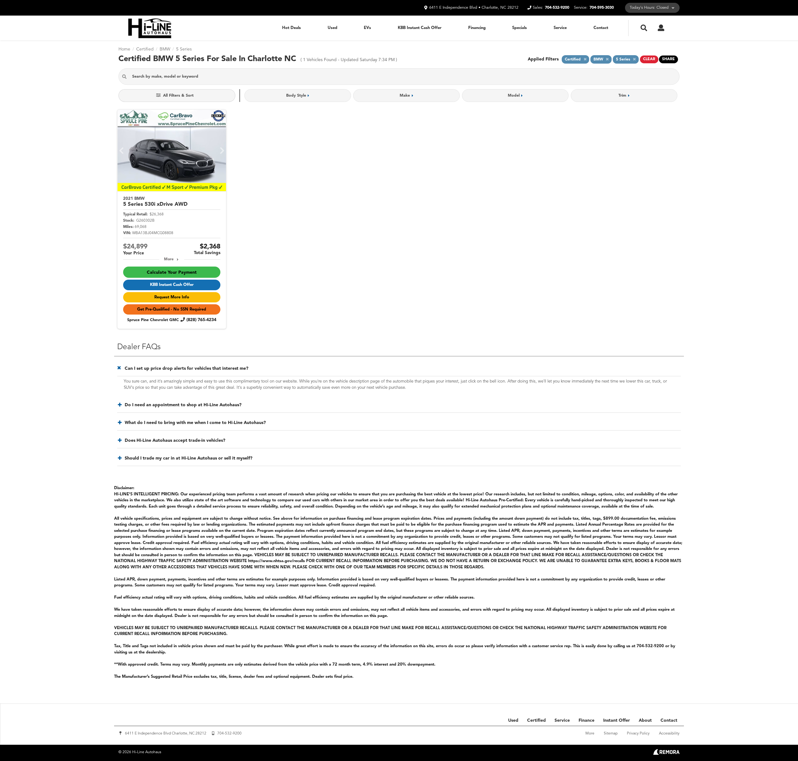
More (169, 259)
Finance (586, 720)
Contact (601, 28)
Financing (477, 28)
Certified (536, 720)
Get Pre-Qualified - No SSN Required (171, 309)
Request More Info (171, 297)
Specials (519, 28)
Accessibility (669, 733)
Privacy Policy (638, 733)
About (645, 720)
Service (560, 28)
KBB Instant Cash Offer (419, 28)
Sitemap (611, 733)
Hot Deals (291, 28)
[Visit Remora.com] (666, 753)
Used (332, 28)
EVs (367, 28)
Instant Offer (616, 720)
